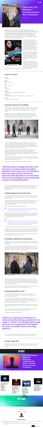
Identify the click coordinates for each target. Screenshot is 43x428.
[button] (2, 2)
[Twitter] (22, 411)
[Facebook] (17, 411)
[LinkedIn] (20, 411)
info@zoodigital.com (21, 419)
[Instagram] (25, 411)
